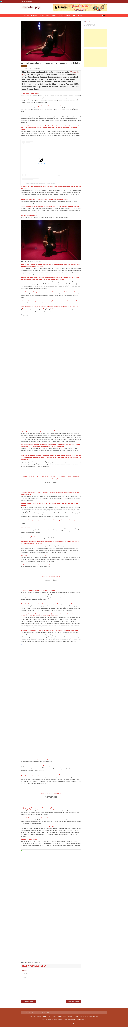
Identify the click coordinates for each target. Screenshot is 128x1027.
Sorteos (80, 15)
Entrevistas (34, 15)
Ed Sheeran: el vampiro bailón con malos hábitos (29, 1001)
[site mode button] (103, 15)
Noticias (26, 15)
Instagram (24, 975)
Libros (73, 15)
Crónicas (41, 15)
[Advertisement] (95, 38)
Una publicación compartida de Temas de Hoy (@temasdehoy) (40, 183)
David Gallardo (36, 68)
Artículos (54, 15)
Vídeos (60, 15)
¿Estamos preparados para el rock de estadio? (74, 1001)
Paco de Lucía (72, 461)
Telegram (24, 970)
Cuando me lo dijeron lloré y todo (62, 634)
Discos (47, 15)
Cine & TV (67, 15)
